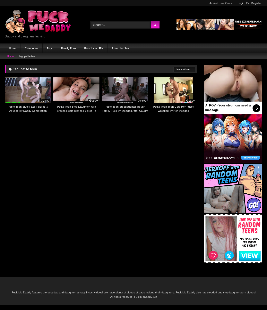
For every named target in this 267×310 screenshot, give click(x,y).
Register (256, 3)
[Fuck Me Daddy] (39, 21)
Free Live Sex (120, 48)
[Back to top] (255, 298)
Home (12, 48)
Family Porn (68, 48)
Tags (50, 48)
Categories (31, 48)
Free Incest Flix (93, 48)
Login (240, 3)
